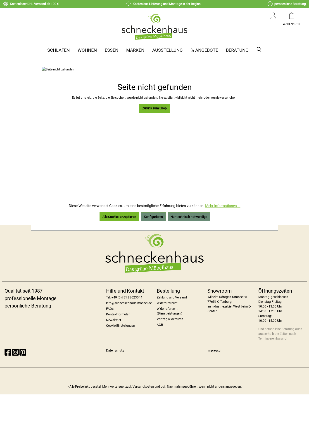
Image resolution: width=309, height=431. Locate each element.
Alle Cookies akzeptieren (119, 217)
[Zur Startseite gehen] (154, 26)
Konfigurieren (153, 217)
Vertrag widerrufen (170, 319)
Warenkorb (291, 24)
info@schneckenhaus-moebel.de (129, 303)
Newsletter (113, 320)
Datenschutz (115, 350)
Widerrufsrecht (167, 303)
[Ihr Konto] (273, 20)
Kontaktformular (118, 314)
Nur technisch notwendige (189, 217)
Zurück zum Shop (154, 108)
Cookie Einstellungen (120, 325)
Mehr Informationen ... (222, 206)
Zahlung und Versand (172, 297)
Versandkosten (143, 386)
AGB (160, 324)
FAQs (110, 308)
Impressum (215, 350)
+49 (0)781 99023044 (127, 297)
